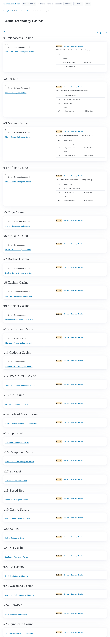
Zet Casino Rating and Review (16, 557)
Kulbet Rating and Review (15, 538)
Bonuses (67, 46)
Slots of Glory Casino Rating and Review (21, 423)
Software (41, 4)
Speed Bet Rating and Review (16, 500)
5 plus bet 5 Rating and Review (17, 442)
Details (80, 46)
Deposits (58, 4)
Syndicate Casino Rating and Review (19, 633)
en (87, 4)
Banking (74, 46)
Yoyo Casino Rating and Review (17, 226)
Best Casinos (28, 4)
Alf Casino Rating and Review (16, 404)
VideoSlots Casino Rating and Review (19, 52)
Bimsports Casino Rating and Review (19, 343)
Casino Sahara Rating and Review (18, 519)
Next (5, 31)
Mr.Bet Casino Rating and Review (18, 249)
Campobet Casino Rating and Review (19, 461)
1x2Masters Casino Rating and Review (20, 385)
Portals (77, 4)
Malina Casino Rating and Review (18, 137)
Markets (49, 4)
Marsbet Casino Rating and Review (19, 319)
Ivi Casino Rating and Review (16, 576)
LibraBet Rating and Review (16, 614)
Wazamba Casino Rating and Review (19, 595)
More (66, 4)
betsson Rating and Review (15, 92)
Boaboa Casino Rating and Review (18, 273)
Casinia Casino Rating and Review (18, 296)
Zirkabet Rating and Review (16, 480)
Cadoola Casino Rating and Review (18, 366)
